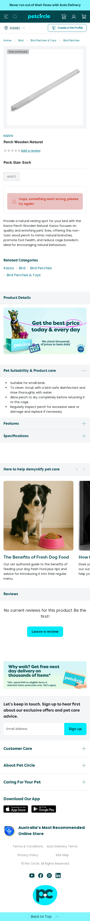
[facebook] (40, 876)
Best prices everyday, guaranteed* (45, 5)
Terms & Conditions (28, 846)
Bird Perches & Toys (43, 40)
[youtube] (32, 876)
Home (7, 40)
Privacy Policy (28, 855)
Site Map (62, 855)
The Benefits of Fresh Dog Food (36, 557)
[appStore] (15, 811)
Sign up (75, 729)
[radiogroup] (45, 176)
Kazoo (8, 136)
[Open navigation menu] (6, 16)
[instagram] (49, 876)
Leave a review (45, 631)
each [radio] (11, 176)
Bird (21, 40)
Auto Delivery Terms (62, 846)
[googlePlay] (43, 811)
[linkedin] (58, 876)
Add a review (30, 150)
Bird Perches (71, 40)
